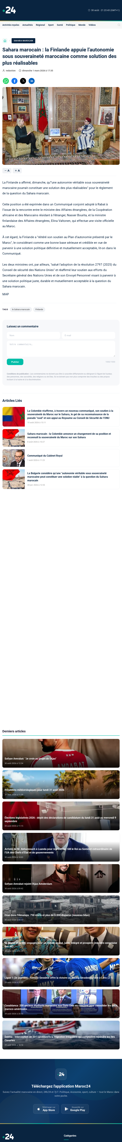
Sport (51, 25)
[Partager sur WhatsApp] (5, 80)
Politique (70, 25)
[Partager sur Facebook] (14, 80)
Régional (40, 25)
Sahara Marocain (23, 41)
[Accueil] (4, 40)
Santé (60, 25)
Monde (81, 25)
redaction (11, 70)
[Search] (119, 25)
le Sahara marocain (21, 309)
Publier (15, 362)
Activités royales (10, 25)
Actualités (27, 25)
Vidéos (92, 25)
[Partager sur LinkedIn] (31, 80)
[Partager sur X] (23, 80)
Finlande (39, 309)
